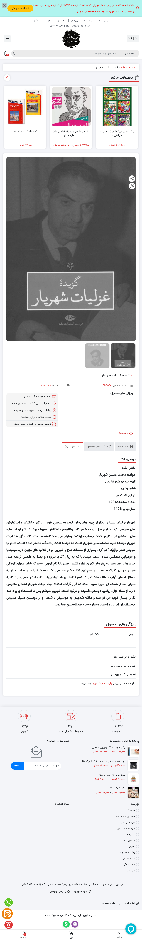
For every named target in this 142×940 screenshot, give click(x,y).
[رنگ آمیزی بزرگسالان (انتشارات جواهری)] (117, 106)
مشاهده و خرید (18, 8)
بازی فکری (74, 21)
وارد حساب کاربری (102, 683)
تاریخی (131, 871)
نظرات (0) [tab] (70, 447)
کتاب (98, 21)
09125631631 (79, 26)
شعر (49, 386)
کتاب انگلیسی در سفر (25, 131)
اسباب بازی (61, 21)
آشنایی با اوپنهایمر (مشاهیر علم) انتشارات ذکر (71, 133)
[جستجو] (14, 53)
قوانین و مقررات (125, 816)
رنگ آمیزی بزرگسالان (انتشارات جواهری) (117, 133)
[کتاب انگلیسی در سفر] (25, 106)
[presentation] (7, 77)
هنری (105, 21)
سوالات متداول (126, 828)
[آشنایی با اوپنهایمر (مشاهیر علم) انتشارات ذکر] (71, 106)
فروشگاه (125, 67)
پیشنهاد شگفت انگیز (43, 21)
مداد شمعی (128, 859)
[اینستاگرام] (7, 925)
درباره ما (130, 835)
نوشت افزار (87, 21)
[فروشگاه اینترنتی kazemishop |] (71, 38)
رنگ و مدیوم (127, 852)
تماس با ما (129, 840)
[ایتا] (7, 913)
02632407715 (58, 26)
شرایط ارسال (128, 823)
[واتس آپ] (7, 902)
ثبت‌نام (17, 765)
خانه (134, 67)
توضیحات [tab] (124, 447)
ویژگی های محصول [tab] (98, 447)
